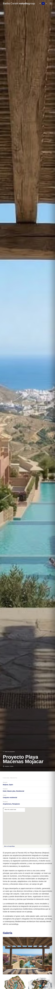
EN (40, 3)
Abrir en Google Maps (9, 846)
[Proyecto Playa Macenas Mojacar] (27, 955)
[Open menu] (50, 3)
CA (46, 3)
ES (43, 3)
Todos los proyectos (10, 751)
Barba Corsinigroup (19, 3)
